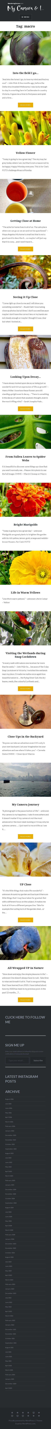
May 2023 (8, 1271)
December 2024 (10, 1189)
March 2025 (9, 1176)
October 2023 (10, 1253)
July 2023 (8, 1262)
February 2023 (10, 1284)
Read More (25, 105)
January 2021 (9, 1379)
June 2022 (8, 1302)
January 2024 (9, 1239)
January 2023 (9, 1289)
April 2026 (8, 1117)
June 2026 (8, 1108)
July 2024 (8, 1212)
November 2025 (10, 1140)
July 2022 (8, 1298)
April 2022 (8, 1311)
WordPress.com (28, 1423)
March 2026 (9, 1122)
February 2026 (10, 1126)
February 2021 (10, 1374)
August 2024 (9, 1207)
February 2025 (10, 1180)
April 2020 (8, 1388)
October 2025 (10, 1144)
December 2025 (10, 1135)
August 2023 (9, 1257)
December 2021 (10, 1329)
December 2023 (10, 1244)
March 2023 (9, 1280)
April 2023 (8, 1275)
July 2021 (8, 1352)
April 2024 (8, 1225)
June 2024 (8, 1216)
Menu (26, 17)
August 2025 (9, 1153)
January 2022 (9, 1325)
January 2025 (9, 1185)
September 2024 (10, 1203)
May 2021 (8, 1361)
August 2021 (9, 1347)
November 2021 (10, 1334)
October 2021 (10, 1338)
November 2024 (10, 1194)
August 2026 (9, 1099)
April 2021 (8, 1365)
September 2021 (10, 1343)
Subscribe (38, 1060)
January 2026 (9, 1131)
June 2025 (8, 1162)
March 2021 (9, 1370)
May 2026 (8, 1113)
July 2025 (8, 1158)
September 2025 (10, 1149)
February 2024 (10, 1234)
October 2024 (10, 1198)
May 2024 (8, 1221)
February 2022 (10, 1320)
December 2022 (10, 1293)
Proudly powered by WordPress (22, 1420)
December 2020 (10, 1383)
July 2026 (8, 1104)
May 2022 (8, 1307)
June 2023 (8, 1266)
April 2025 (8, 1171)
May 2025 (8, 1167)
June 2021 (8, 1356)
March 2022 (9, 1316)
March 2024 (9, 1230)
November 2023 (10, 1248)
